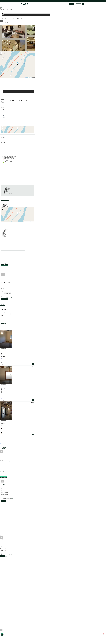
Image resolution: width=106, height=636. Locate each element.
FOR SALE (7, 366)
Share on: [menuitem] (3, 14)
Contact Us (60, 3)
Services (47, 3)
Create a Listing (78, 3)
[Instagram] (77, 1)
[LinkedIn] (74, 1)
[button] (2, 11)
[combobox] (13, 251)
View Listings (3, 454)
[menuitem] (83, 3)
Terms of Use (11, 263)
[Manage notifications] (103, 634)
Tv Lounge (5, 236)
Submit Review (4, 323)
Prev (0, 441)
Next (0, 442)
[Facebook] (71, 1)
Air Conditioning (6, 228)
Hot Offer (9, 330)
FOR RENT (7, 330)
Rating (2, 315)
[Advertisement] (25, 518)
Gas (4, 233)
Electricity (5, 230)
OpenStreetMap (30, 77)
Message (2, 296)
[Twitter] (72, 1)
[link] (6, 339)
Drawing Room (6, 229)
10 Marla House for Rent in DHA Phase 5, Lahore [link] (8, 421)
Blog (51, 3)
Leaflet (27, 77)
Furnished (5, 231)
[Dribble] (75, 1)
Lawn (4, 235)
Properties (38, 3)
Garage (4, 232)
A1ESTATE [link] (2, 359)
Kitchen (5, 234)
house (2, 8)
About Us (55, 3)
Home (34, 3)
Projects (42, 3)
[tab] (33, 27)
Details (33, 434)
